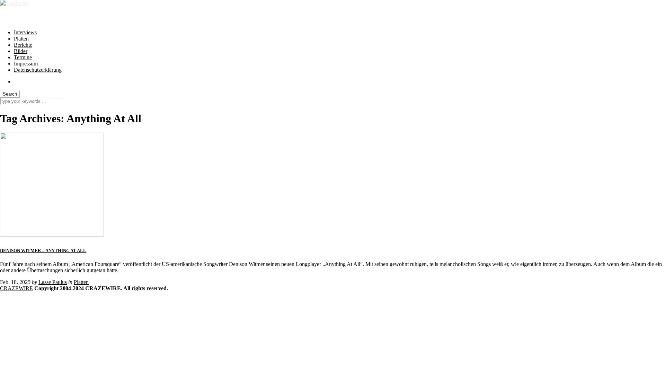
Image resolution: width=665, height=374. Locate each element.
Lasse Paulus (52, 282)
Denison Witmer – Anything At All (43, 250)
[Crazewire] (14, 3)
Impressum (26, 63)
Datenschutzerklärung (38, 70)
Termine (23, 57)
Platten (21, 39)
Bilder (20, 51)
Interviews (25, 32)
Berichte (23, 45)
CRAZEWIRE (16, 288)
